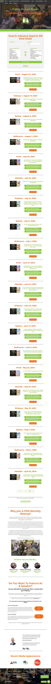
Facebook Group (25, 675)
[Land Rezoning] (36, 58)
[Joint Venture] (36, 57)
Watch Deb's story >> (14, 571)
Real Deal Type (33, 48)
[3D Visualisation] (15, 50)
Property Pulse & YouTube (14, 1)
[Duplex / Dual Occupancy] (36, 54)
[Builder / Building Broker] (15, 58)
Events (6, 1)
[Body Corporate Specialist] (15, 57)
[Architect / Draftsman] (15, 54)
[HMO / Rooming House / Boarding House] (36, 55)
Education (8, 675)
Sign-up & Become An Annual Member (40, 30)
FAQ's (9, 678)
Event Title (12, 42)
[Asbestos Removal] (15, 55)
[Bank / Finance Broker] (15, 56)
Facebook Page (25, 673)
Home (2, 1)
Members (15, 3)
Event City (29, 42)
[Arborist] (15, 53)
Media (8, 679)
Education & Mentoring (25, 1)
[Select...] (15, 49)
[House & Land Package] (36, 56)
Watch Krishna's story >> (26, 571)
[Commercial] (36, 51)
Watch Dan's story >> (37, 571)
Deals (32, 1)
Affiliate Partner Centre (17, 676)
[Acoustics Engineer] (15, 52)
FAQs (10, 3)
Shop (45, 1)
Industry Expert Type (14, 48)
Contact (6, 3)
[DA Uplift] (36, 53)
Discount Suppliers (39, 1)
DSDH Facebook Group (25, 677)
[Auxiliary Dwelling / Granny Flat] (36, 50)
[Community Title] (36, 52)
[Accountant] (15, 51)
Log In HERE (30, 30)
